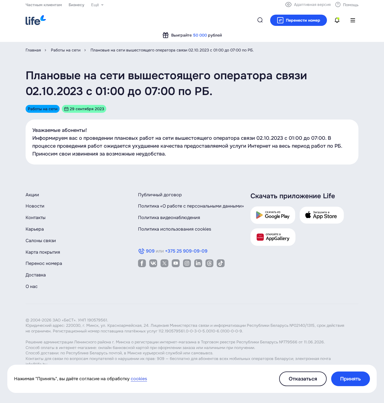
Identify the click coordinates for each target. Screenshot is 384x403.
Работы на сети (65, 50)
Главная (33, 50)
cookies (139, 379)
